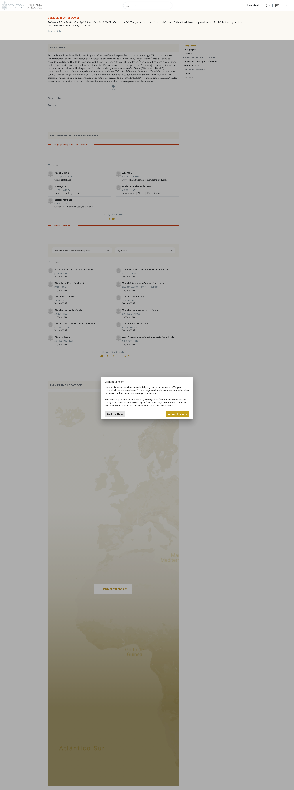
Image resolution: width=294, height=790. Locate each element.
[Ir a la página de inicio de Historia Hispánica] (33, 5)
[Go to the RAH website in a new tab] (13, 5)
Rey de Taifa (54, 31)
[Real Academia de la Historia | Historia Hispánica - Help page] (268, 5)
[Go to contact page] (277, 5)
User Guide (254, 5)
